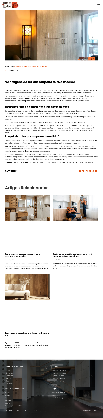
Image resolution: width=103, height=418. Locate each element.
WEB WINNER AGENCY (90, 411)
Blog (12, 67)
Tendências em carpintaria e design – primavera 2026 (27, 334)
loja (23, 98)
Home (7, 67)
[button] (98, 5)
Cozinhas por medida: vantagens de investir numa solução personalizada (73, 255)
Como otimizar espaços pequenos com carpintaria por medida (22, 255)
